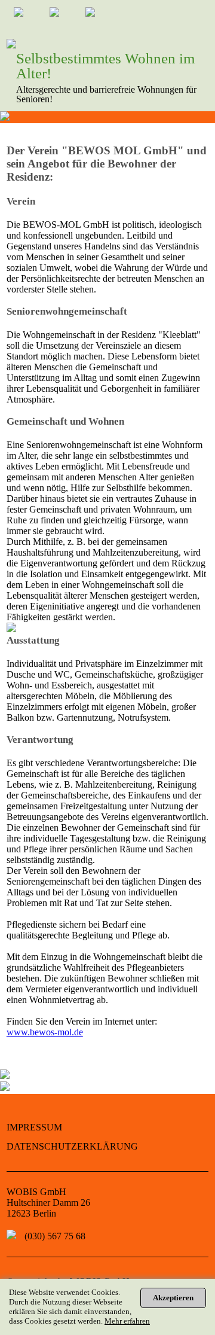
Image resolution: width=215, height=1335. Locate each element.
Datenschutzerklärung (72, 1146)
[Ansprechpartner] (64, 18)
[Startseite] (100, 18)
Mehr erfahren (127, 1320)
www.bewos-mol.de (45, 1032)
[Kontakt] (29, 18)
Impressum (34, 1127)
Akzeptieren (173, 1297)
